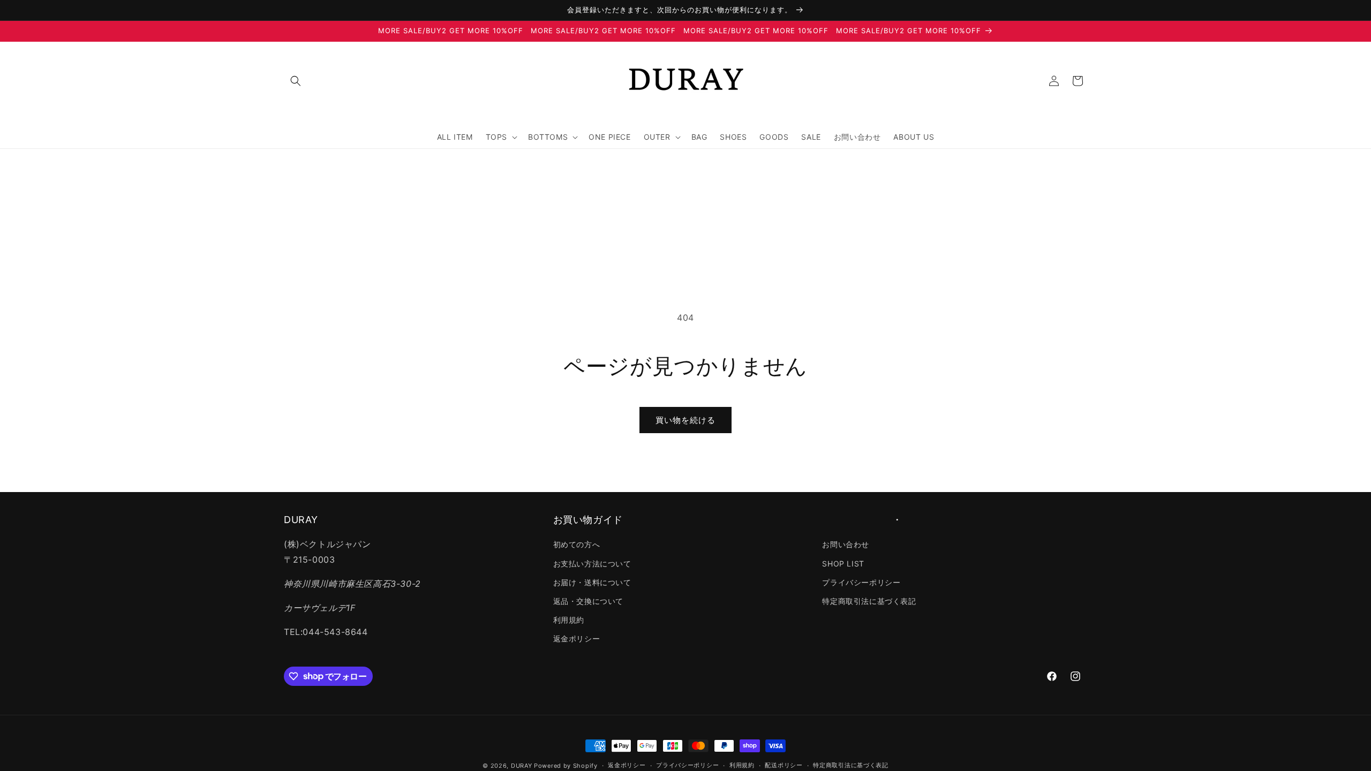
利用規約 (568, 619)
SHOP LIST (843, 563)
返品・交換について (588, 601)
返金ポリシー (576, 638)
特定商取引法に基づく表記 (869, 601)
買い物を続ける (685, 420)
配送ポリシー (783, 765)
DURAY (521, 765)
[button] (295, 81)
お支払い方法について (592, 563)
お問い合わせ (845, 544)
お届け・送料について (592, 582)
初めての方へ (576, 544)
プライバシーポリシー (861, 582)
